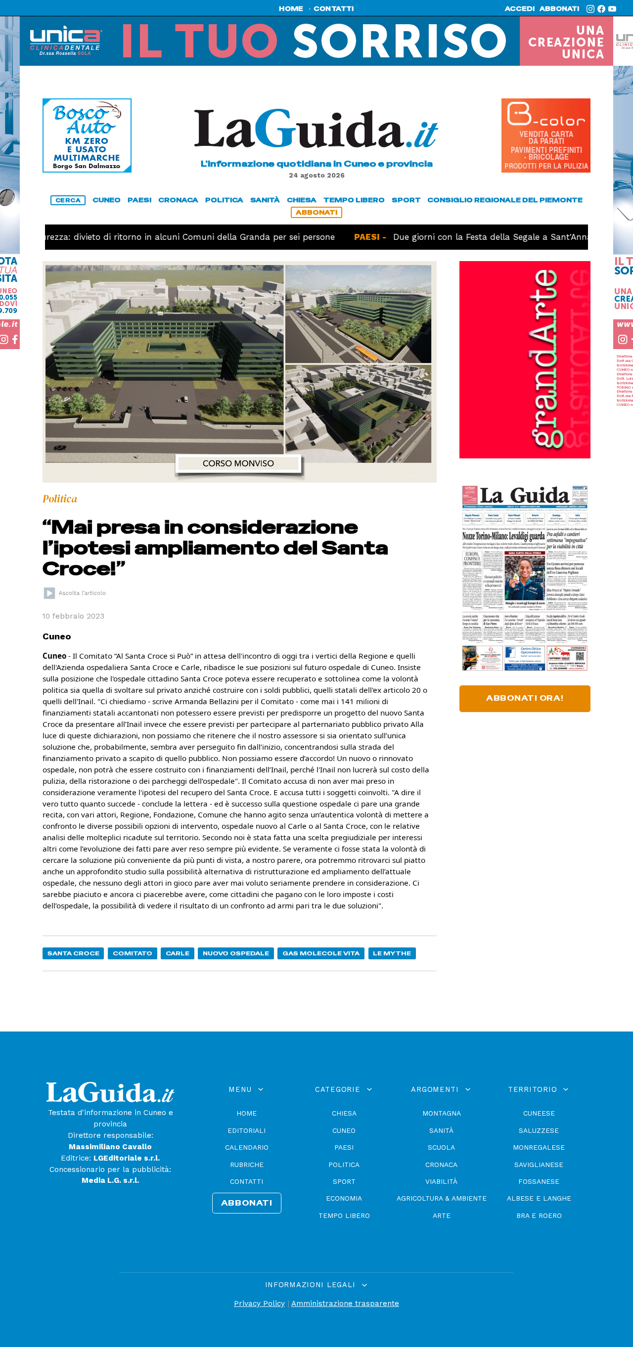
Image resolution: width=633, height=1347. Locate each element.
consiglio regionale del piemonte (505, 200)
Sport (344, 1181)
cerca (68, 200)
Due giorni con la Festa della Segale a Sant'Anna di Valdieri (482, 237)
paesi (139, 200)
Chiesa (344, 1113)
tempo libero (354, 200)
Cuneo (344, 1130)
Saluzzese (539, 1130)
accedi (520, 9)
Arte (442, 1215)
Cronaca (441, 1164)
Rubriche (247, 1164)
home (291, 9)
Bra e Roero (539, 1215)
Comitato (132, 953)
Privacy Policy (259, 1303)
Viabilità (441, 1181)
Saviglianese (538, 1164)
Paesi (344, 1147)
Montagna (441, 1113)
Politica (344, 1164)
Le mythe (392, 953)
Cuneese (539, 1113)
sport (406, 200)
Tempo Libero (344, 1215)
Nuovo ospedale (236, 953)
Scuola (441, 1147)
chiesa (301, 200)
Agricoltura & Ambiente (442, 1198)
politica (224, 200)
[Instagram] (590, 9)
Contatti (246, 1181)
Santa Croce (73, 953)
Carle (177, 953)
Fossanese (538, 1181)
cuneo (106, 200)
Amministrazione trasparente (345, 1303)
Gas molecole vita (321, 953)
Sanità (441, 1130)
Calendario (247, 1147)
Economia (344, 1198)
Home (246, 1113)
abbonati (559, 9)
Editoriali (246, 1130)
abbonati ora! (525, 698)
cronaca (178, 200)
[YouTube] (612, 9)
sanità (265, 200)
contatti (334, 9)
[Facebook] (601, 9)
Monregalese (539, 1147)
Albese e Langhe (539, 1198)
